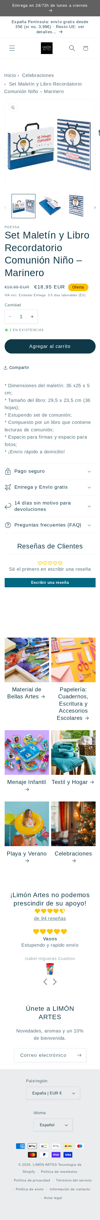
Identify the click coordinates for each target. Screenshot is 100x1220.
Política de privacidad (32, 1180)
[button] (12, 48)
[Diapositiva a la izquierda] (5, 207)
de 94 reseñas (50, 918)
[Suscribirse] (79, 1055)
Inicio (10, 75)
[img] (50, 911)
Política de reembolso (59, 1171)
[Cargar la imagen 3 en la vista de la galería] (76, 206)
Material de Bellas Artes (24, 693)
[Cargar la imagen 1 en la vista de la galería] (23, 206)
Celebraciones (38, 75)
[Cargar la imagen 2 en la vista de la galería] (50, 206)
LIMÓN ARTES (45, 1164)
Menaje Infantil (26, 782)
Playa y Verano (27, 853)
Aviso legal (53, 1198)
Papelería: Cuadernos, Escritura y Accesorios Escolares (73, 703)
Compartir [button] (19, 367)
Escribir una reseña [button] (50, 583)
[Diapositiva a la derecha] (95, 207)
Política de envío (30, 1189)
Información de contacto (70, 1189)
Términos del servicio (74, 1180)
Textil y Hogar (70, 782)
